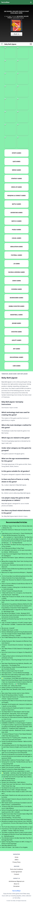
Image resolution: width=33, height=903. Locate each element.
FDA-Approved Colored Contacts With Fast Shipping (16, 819)
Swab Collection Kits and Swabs (11, 765)
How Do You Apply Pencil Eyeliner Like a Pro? (14, 715)
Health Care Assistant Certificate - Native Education (16, 767)
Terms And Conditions (16, 869)
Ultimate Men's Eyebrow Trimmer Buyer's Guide (15, 760)
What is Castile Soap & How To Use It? (12, 671)
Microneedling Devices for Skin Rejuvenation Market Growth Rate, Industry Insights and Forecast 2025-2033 (17, 747)
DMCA (16, 860)
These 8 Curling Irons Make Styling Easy (13, 769)
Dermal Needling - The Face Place (11, 817)
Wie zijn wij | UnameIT (8, 628)
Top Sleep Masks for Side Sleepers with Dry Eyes (15, 712)
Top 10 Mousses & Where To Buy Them (13, 548)
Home (16, 857)
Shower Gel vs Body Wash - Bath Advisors (13, 782)
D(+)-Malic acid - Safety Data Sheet (11, 686)
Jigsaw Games (13, 374)
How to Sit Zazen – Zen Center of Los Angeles (15, 847)
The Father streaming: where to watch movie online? (17, 832)
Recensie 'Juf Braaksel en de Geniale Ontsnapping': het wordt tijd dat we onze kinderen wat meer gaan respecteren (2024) (17, 756)
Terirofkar (5, 2)
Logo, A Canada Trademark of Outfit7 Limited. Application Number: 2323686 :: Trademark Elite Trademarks (17, 624)
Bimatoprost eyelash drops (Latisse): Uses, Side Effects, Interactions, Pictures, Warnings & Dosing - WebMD (17, 823)
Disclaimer (16, 886)
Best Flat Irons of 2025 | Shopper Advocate (14, 790)
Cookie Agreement (16, 872)
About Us (16, 884)
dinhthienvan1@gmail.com (16, 881)
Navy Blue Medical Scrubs (9, 845)
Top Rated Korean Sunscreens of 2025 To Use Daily (16, 788)
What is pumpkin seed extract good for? (13, 721)
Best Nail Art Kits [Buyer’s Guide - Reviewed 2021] (16, 613)
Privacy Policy (16, 862)
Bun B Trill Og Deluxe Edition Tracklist (12, 695)
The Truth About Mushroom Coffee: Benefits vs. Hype (17, 827)
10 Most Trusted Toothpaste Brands (12, 591)
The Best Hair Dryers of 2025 (10, 630)
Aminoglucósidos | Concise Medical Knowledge (15, 673)
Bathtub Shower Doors (8, 780)
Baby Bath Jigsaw (22, 374)
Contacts (16, 874)
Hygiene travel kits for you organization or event (16, 771)
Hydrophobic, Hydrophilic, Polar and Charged (15, 713)
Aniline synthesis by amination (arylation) (13, 687)
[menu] (30, 2)
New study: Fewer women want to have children (15, 693)
